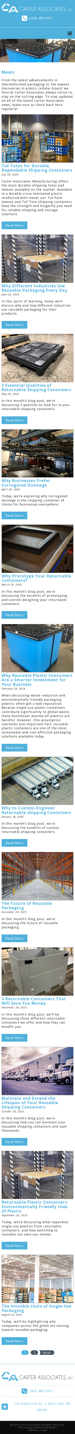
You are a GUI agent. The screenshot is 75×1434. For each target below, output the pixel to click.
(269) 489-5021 (41, 18)
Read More (14, 225)
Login (44, 1430)
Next (47, 1352)
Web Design (25, 1427)
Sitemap (33, 1430)
